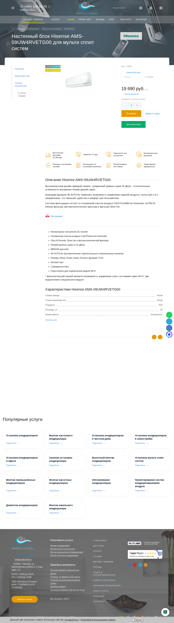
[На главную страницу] (87, 8)
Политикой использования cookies (97, 620)
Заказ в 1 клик (152, 113)
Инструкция (57, 216)
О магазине (100, 540)
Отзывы (97, 556)
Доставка (98, 546)
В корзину (131, 113)
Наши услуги (100, 591)
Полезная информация (106, 585)
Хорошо (138, 620)
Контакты (99, 601)
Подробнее (11, 443)
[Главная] (13, 29)
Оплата (97, 551)
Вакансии (98, 596)
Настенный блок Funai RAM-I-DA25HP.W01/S (66, 382)
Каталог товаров (103, 562)
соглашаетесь (71, 620)
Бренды (97, 567)
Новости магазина (104, 580)
